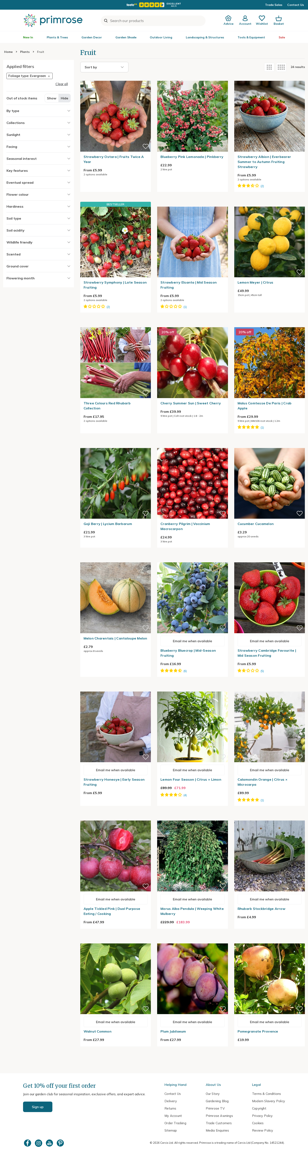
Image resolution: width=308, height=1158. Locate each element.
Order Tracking (175, 1123)
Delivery (170, 1101)
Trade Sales (273, 5)
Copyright (259, 1108)
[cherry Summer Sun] (192, 324)
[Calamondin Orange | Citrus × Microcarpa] (269, 689)
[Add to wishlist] (145, 146)
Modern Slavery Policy (268, 1101)
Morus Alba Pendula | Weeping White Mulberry (192, 911)
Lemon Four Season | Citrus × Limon (190, 779)
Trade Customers (219, 1123)
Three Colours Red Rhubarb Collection (107, 405)
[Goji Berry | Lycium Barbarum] (115, 445)
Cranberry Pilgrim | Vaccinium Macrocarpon (185, 526)
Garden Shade (125, 37)
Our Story (213, 1094)
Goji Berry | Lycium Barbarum (108, 524)
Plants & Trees (57, 37)
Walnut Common (97, 1031)
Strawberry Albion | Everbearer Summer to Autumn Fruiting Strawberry (264, 162)
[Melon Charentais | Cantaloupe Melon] (115, 559)
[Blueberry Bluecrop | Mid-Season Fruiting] (192, 559)
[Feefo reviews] (154, 4)
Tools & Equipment (251, 37)
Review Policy (262, 1130)
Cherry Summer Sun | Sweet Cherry (190, 403)
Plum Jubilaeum (173, 1031)
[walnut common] (115, 940)
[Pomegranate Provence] (269, 940)
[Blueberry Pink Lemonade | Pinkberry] (192, 78)
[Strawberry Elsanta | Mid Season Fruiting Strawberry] (192, 204)
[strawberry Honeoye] (115, 689)
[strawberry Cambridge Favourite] (269, 559)
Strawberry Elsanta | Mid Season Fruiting (188, 284)
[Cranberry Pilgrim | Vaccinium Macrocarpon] (192, 445)
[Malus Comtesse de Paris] (269, 324)
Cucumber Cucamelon (256, 524)
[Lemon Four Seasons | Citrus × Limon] (192, 689)
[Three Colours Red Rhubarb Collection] (115, 324)
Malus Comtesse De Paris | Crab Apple (265, 405)
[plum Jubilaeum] (192, 940)
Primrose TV (215, 1108)
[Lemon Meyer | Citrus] (269, 204)
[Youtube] (50, 1143)
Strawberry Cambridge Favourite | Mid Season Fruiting (267, 653)
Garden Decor (92, 37)
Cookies (258, 1123)
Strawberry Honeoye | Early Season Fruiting (114, 782)
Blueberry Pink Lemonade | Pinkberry (191, 157)
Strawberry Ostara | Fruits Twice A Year (114, 159)
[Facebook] (28, 1143)
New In (28, 37)
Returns (170, 1108)
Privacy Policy (262, 1116)
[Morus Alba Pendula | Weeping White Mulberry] (192, 818)
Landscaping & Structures (205, 37)
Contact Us (295, 5)
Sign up (38, 1107)
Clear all (62, 84)
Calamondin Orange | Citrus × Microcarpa (262, 782)
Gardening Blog (217, 1101)
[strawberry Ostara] (115, 78)
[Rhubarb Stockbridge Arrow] (269, 818)
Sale (282, 37)
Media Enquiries (217, 1130)
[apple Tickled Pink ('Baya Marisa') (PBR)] (115, 818)
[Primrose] (53, 20)
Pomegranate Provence (258, 1031)
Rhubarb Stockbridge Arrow (262, 909)
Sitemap (170, 1130)
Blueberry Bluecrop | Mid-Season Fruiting (188, 653)
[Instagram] (39, 1143)
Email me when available (192, 641)
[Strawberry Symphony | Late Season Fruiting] (115, 242)
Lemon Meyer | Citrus (255, 282)
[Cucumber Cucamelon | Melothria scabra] (269, 445)
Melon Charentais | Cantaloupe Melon (115, 638)
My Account (173, 1116)
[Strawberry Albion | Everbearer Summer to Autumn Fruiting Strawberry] (269, 78)
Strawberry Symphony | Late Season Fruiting (115, 284)
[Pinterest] (61, 1143)
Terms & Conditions (266, 1094)
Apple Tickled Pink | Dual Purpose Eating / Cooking (112, 911)
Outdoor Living (161, 37)
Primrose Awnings (219, 1116)
